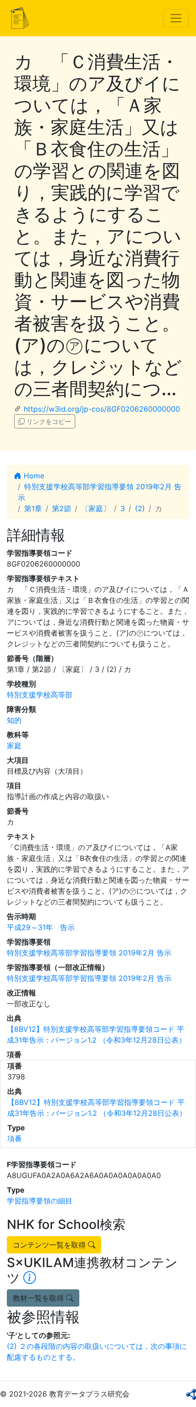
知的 (14, 720)
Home (32, 475)
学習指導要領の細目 (39, 1200)
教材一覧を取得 (39, 1298)
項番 (14, 1138)
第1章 (33, 508)
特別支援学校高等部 (39, 694)
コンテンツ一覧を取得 (50, 1244)
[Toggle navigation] (176, 18)
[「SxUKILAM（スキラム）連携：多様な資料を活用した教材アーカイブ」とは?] (29, 1278)
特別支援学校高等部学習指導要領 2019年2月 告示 (89, 952)
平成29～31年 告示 (41, 927)
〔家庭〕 (95, 508)
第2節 (61, 508)
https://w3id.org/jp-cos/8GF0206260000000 (102, 408)
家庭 (14, 745)
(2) (140, 508)
